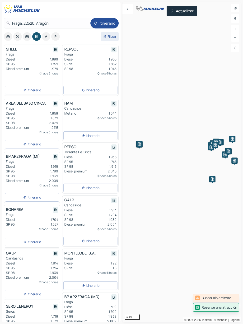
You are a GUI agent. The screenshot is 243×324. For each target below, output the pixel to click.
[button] (211, 147)
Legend (235, 320)
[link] (216, 298)
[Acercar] (235, 29)
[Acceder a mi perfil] (235, 8)
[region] (181, 162)
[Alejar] (235, 37)
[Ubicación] (235, 48)
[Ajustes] (235, 18)
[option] (8, 36)
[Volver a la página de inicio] (23, 9)
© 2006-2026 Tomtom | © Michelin (206, 320)
